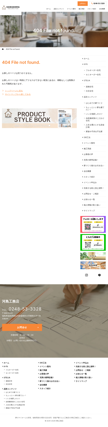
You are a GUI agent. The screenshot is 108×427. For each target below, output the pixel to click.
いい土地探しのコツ (94, 114)
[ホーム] (3, 49)
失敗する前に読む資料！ (94, 188)
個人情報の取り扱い (92, 205)
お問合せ (22, 327)
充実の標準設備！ (91, 160)
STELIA (87, 80)
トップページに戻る (14, 91)
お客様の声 (88, 154)
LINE (99, 274)
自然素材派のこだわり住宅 (95, 119)
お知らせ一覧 (89, 199)
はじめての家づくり (94, 103)
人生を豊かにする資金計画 (95, 126)
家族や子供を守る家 (94, 131)
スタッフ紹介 (89, 177)
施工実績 (87, 148)
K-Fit (86, 64)
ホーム (86, 58)
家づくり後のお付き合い (94, 165)
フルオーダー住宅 (93, 70)
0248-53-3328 (25, 309)
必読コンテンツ (90, 97)
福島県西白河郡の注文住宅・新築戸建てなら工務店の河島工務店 (55, 418)
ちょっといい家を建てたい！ (95, 108)
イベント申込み (90, 182)
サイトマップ (89, 210)
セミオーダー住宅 (93, 74)
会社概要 (87, 171)
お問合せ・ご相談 (91, 194)
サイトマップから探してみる (18, 94)
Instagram (86, 274)
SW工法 (87, 137)
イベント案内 (89, 143)
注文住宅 (89, 91)
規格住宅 (89, 86)
